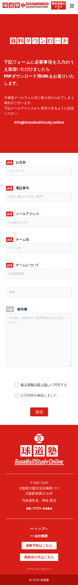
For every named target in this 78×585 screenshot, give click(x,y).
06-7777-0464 (39, 508)
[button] (72, 6)
